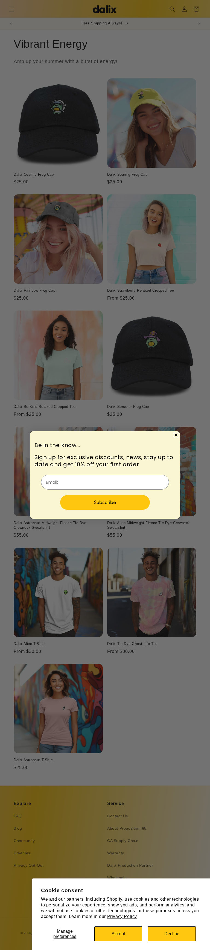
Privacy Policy (122, 916)
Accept (118, 933)
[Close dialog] (176, 435)
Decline (171, 933)
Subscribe (105, 502)
